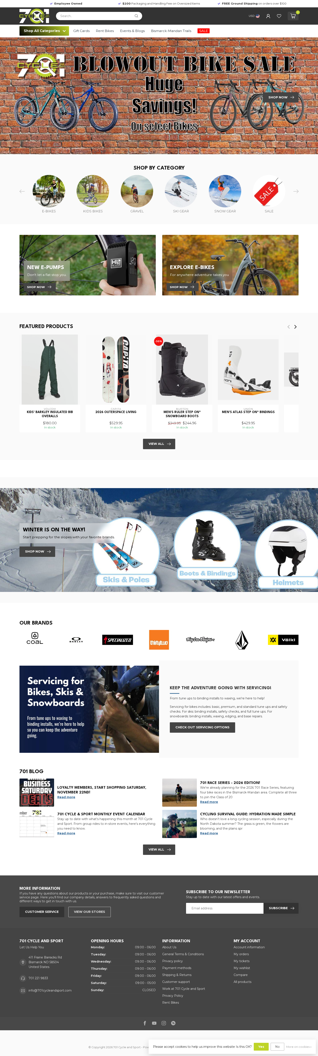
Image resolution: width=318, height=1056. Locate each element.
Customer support (176, 982)
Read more (66, 797)
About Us (169, 947)
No (277, 1047)
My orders (241, 954)
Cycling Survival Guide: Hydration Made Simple (248, 814)
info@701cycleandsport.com (50, 990)
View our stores (89, 912)
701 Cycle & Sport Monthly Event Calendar (101, 814)
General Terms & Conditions (183, 954)
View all (156, 849)
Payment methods (176, 968)
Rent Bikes (105, 31)
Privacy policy (172, 961)
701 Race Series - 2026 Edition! (230, 783)
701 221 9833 (38, 978)
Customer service (42, 912)
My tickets (241, 961)
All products (242, 982)
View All (156, 444)
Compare (241, 975)
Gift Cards (81, 31)
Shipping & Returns (176, 975)
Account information (249, 947)
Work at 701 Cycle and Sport (183, 989)
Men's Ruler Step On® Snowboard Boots (182, 414)
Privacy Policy (172, 996)
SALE (203, 31)
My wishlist (242, 968)
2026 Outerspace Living (116, 412)
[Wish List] (279, 16)
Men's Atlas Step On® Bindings (248, 412)
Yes (261, 1047)
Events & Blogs (132, 31)
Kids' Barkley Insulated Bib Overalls (50, 414)
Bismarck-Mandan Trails (171, 31)
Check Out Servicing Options (202, 727)
